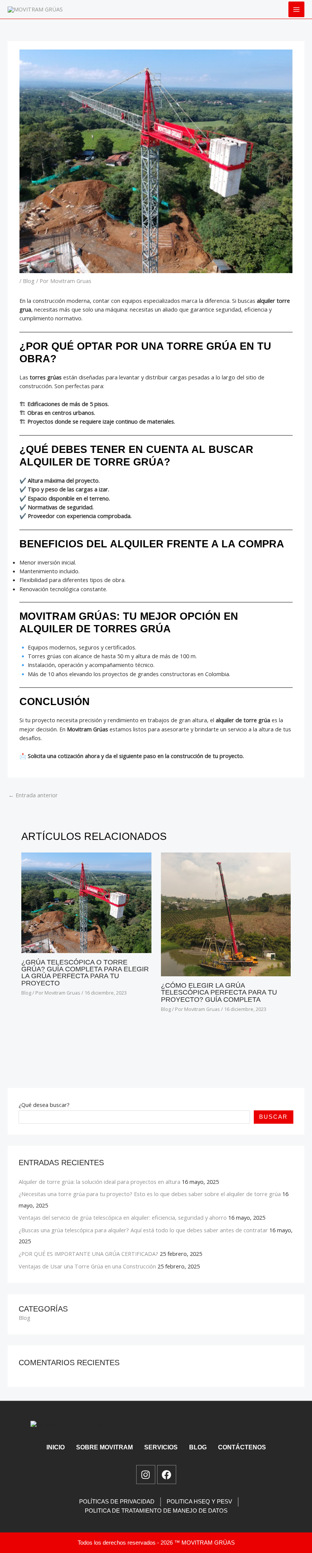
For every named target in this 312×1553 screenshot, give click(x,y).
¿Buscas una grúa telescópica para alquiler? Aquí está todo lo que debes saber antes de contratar (143, 1230)
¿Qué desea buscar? (44, 1104)
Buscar (273, 1117)
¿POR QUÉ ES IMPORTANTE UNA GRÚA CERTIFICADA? (88, 1253)
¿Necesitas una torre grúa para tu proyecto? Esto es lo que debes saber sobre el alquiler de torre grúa (150, 1194)
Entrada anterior (33, 795)
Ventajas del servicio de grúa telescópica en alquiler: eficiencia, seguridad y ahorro (123, 1217)
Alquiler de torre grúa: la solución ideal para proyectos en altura (99, 1181)
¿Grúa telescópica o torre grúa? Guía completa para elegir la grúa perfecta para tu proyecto (85, 972)
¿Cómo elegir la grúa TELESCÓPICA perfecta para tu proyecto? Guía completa (219, 992)
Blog (29, 281)
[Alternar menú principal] (296, 10)
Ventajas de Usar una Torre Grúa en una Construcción (87, 1266)
